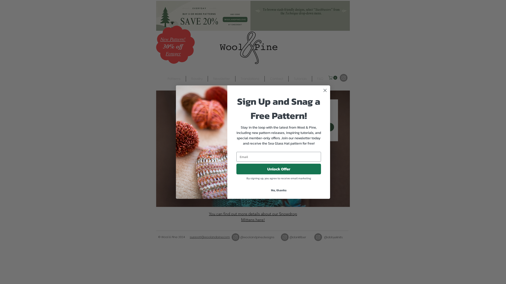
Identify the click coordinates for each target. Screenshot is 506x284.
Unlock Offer (278, 169)
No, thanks (279, 190)
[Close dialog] (325, 90)
